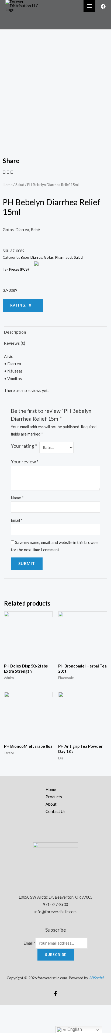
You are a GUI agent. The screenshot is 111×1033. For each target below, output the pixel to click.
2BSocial (96, 977)
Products (54, 797)
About (51, 804)
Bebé (25, 257)
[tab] (55, 332)
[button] (4, 172)
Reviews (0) (14, 343)
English (74, 1029)
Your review (25, 461)
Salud (19, 184)
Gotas (49, 257)
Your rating (24, 446)
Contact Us (55, 811)
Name (17, 498)
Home (7, 184)
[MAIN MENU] (89, 6)
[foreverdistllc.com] (24, 5)
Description (15, 332)
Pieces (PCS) (19, 269)
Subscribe (55, 954)
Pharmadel (63, 257)
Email (17, 520)
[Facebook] (103, 6)
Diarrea (36, 257)
